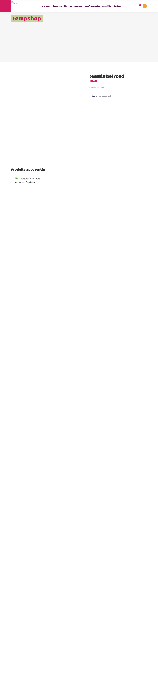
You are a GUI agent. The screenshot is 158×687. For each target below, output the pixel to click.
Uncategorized (105, 96)
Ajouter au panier (30, 526)
